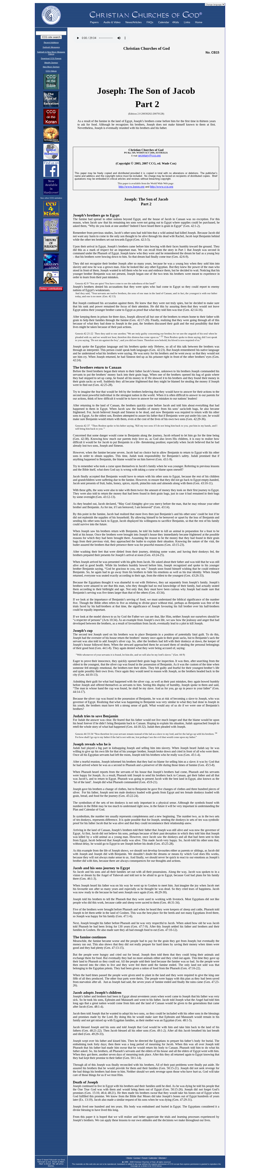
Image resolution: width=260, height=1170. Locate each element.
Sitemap (162, 1158)
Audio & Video (112, 22)
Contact (137, 1158)
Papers (94, 22)
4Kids (175, 22)
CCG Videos (51, 71)
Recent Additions (51, 42)
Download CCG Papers (51, 58)
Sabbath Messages (51, 47)
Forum (145, 1158)
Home (198, 22)
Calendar (163, 22)
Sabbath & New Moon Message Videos (51, 53)
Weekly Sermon (51, 63)
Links (187, 22)
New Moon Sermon (51, 67)
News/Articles (133, 22)
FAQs (150, 22)
